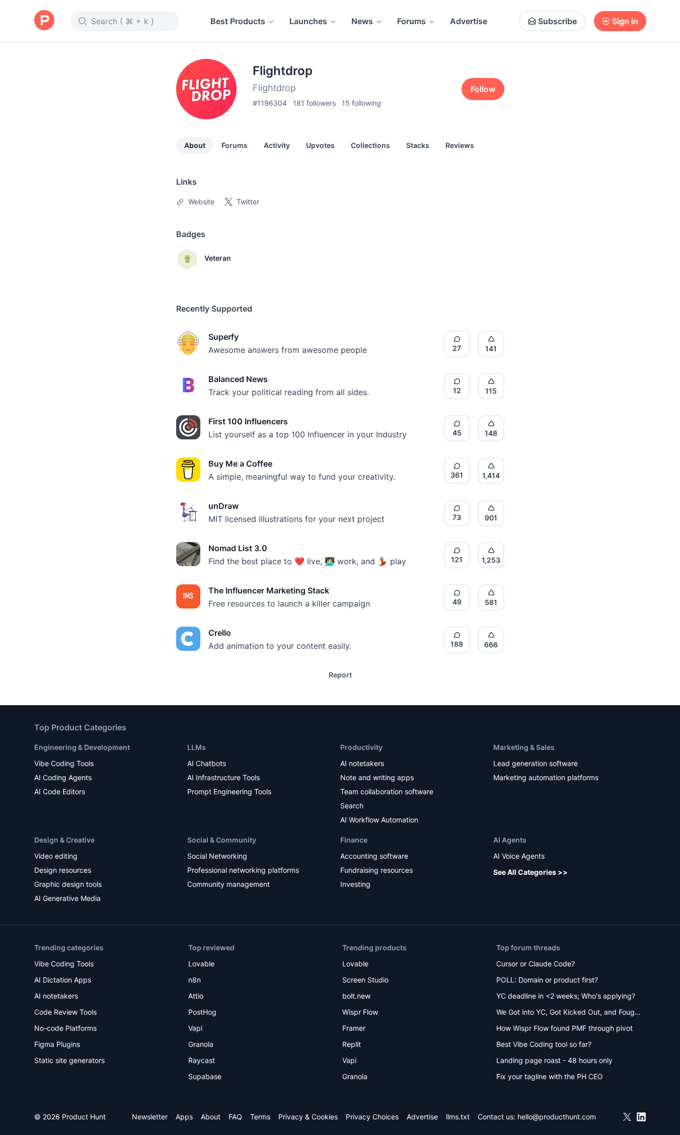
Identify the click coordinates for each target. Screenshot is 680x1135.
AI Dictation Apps (62, 979)
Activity (277, 145)
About (194, 145)
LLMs (196, 747)
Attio (195, 996)
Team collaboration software (386, 791)
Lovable (201, 963)
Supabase (204, 1076)
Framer (353, 1028)
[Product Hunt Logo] (44, 21)
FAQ (235, 1116)
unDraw (223, 506)
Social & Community (221, 840)
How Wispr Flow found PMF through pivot (564, 1028)
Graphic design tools (68, 884)
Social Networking (217, 856)
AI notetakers (362, 763)
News (362, 21)
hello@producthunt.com (556, 1116)
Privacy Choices (372, 1116)
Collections (370, 145)
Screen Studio (365, 979)
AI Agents (509, 840)
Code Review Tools (65, 1012)
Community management (228, 884)
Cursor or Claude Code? (535, 963)
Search (351, 805)
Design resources (62, 870)
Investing (355, 884)
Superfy (223, 337)
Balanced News (238, 379)
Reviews (459, 145)
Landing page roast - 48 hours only (554, 1060)
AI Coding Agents (63, 777)
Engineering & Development (82, 747)
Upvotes (320, 145)
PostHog (202, 1012)
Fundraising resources (376, 870)
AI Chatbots (206, 763)
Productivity (361, 747)
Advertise (468, 21)
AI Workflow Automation (379, 819)
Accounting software (374, 856)
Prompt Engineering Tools (229, 791)
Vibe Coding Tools (64, 763)
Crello (219, 633)
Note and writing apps (377, 777)
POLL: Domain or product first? (547, 979)
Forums (411, 21)
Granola (200, 1044)
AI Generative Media (67, 898)
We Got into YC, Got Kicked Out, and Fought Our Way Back (568, 1013)
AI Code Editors (59, 791)
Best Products (237, 21)
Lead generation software (535, 763)
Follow (483, 89)
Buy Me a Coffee (240, 464)
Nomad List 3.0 (237, 548)
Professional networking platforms (243, 870)
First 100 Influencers (248, 421)
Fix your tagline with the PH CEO (549, 1076)
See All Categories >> (530, 872)
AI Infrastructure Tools (223, 777)
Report (340, 674)
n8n (194, 979)
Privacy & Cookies (308, 1116)
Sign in (625, 21)
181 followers (314, 103)
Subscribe (557, 21)
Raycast (201, 1060)
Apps (184, 1116)
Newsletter (150, 1116)
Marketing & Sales (524, 747)
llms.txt (458, 1116)
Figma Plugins (57, 1044)
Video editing (56, 856)
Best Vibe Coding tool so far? (543, 1044)
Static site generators (69, 1060)
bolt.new (356, 996)
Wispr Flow (360, 1012)
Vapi (195, 1028)
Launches (308, 21)
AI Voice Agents (519, 856)
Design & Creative (64, 840)
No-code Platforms (65, 1028)
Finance (353, 840)
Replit (351, 1044)
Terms (260, 1116)
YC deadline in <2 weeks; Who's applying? (565, 996)
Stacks (417, 145)
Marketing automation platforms (545, 777)
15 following (361, 103)
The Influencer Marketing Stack (268, 590)
